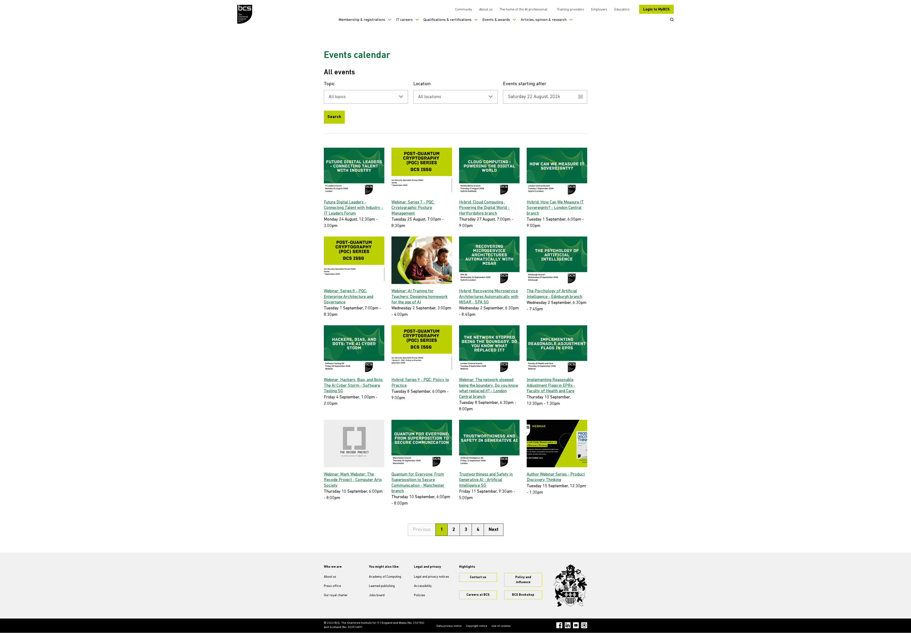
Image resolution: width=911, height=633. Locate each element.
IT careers (404, 20)
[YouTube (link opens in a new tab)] (576, 625)
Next (493, 529)
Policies (419, 595)
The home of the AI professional (523, 9)
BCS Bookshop (523, 595)
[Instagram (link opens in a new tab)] (584, 625)
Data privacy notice (449, 626)
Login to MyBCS (656, 9)
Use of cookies (501, 626)
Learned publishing (382, 586)
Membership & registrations (362, 20)
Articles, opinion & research (544, 20)
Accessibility (423, 586)
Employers (599, 9)
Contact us (478, 577)
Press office (332, 586)
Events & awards (496, 20)
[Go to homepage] (245, 14)
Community (463, 9)
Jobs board (377, 595)
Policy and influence (523, 580)
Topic (329, 84)
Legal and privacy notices (431, 577)
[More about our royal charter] (570, 585)
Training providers (570, 9)
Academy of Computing (385, 577)
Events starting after (524, 84)
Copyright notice (476, 626)
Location (422, 84)
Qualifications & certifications (447, 20)
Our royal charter (336, 595)
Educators (622, 9)
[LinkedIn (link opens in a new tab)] (568, 625)
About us (486, 9)
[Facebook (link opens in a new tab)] (559, 625)
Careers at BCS (478, 595)
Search (334, 117)
